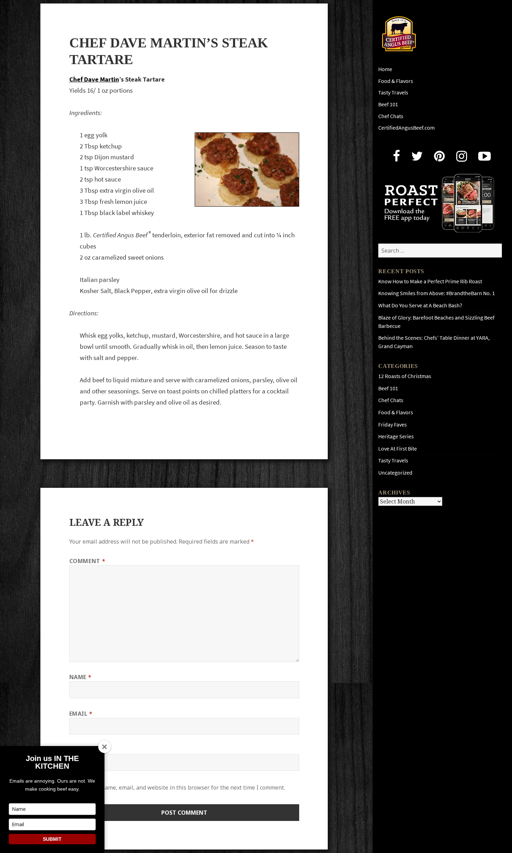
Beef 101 (388, 104)
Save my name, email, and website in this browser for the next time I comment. (182, 787)
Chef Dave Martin (94, 79)
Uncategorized (395, 472)
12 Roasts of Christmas (404, 376)
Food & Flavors (395, 81)
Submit (52, 839)
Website (81, 750)
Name (80, 677)
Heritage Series (396, 436)
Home (385, 69)
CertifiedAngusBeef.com (406, 127)
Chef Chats (390, 116)
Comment (87, 561)
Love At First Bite (397, 448)
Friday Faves (392, 424)
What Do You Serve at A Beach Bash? (420, 305)
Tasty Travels (393, 92)
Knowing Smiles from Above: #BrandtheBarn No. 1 (436, 293)
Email (81, 713)
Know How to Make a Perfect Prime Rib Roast (430, 281)
